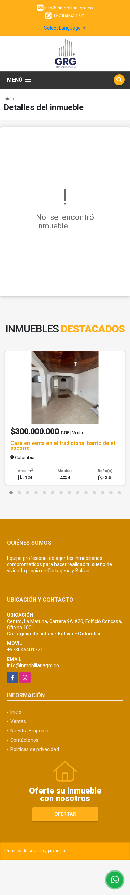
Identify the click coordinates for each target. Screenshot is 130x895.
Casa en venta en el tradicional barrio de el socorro (62, 445)
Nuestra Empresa (29, 730)
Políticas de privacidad (34, 749)
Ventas (18, 721)
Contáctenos (24, 740)
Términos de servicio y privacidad (35, 850)
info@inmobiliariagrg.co (33, 665)
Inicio (8, 99)
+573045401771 (69, 15)
